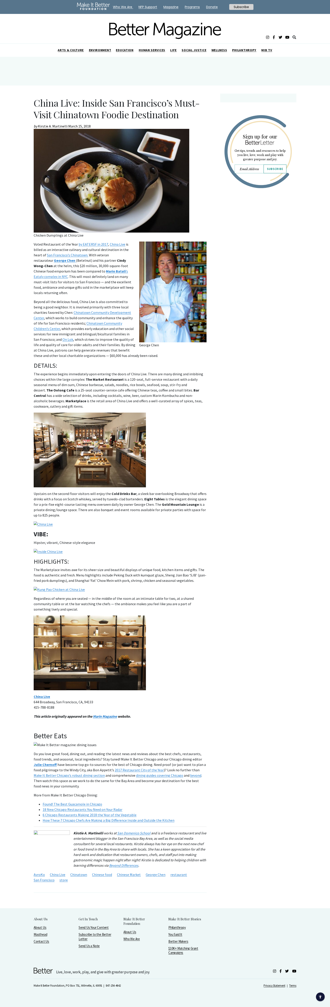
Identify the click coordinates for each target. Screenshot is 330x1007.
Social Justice (194, 50)
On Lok (67, 339)
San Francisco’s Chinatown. (67, 255)
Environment (100, 50)
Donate (212, 7)
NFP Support (148, 7)
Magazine (170, 7)
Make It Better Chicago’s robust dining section (69, 775)
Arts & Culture (71, 50)
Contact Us (41, 941)
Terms (292, 985)
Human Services (152, 50)
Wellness (219, 50)
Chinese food (102, 874)
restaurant (178, 874)
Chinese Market (129, 874)
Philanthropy (244, 50)
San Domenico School (133, 833)
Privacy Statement (274, 985)
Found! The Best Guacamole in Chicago (72, 804)
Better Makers (178, 941)
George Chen (155, 874)
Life (173, 50)
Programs (192, 7)
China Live (117, 244)
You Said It (175, 934)
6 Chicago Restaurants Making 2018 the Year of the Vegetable (89, 815)
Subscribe (275, 169)
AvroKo (39, 874)
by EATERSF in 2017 (93, 244)
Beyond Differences (123, 865)
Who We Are (131, 939)
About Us (40, 927)
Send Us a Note (89, 946)
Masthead (40, 934)
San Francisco (44, 880)
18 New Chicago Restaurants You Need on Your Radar (82, 809)
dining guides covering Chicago (159, 775)
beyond (195, 775)
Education (124, 50)
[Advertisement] (258, 230)
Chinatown (78, 874)
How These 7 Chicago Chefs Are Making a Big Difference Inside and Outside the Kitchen (108, 820)
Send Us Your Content (94, 927)
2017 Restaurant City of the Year (139, 770)
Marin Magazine (105, 716)
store (63, 880)
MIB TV (266, 50)
